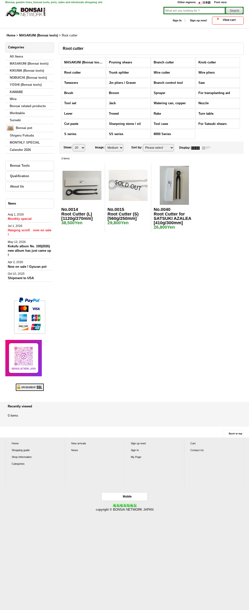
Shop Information (22, 456)
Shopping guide (21, 450)
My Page (136, 456)
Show (67, 147)
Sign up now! (198, 20)
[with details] (207, 147)
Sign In (177, 20)
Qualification (19, 176)
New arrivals (78, 443)
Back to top (235, 433)
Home (15, 443)
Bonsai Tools (20, 165)
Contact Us (197, 450)
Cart (193, 443)
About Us (17, 186)
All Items (16, 56)
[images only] (196, 147)
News (74, 450)
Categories (18, 463)
